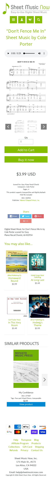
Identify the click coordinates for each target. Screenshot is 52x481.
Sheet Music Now (25, 475)
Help (15, 439)
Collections (14, 446)
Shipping (39, 446)
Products (36, 443)
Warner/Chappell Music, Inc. (30, 200)
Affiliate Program (20, 443)
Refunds (14, 450)
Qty (26, 138)
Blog (36, 439)
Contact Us (37, 450)
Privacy (24, 450)
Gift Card (27, 446)
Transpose (26, 439)
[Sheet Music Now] (26, 8)
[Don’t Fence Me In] (19, 126)
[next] (45, 380)
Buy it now (26, 159)
